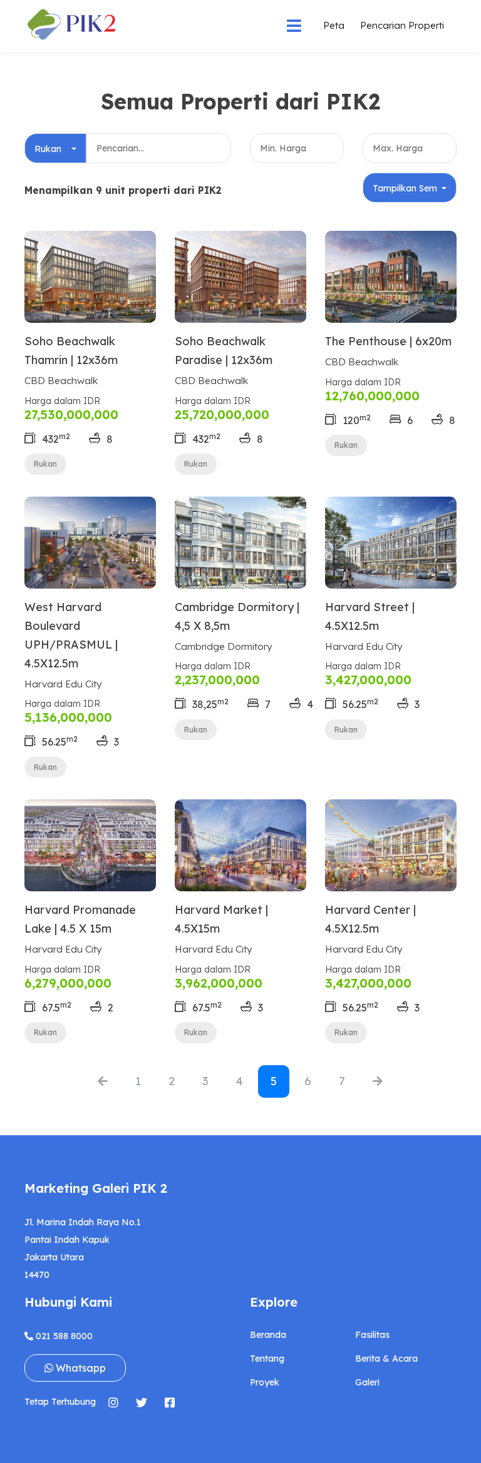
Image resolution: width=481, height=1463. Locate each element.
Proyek (264, 1382)
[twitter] (141, 1402)
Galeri (367, 1382)
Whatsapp (79, 1368)
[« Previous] (102, 1081)
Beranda (268, 1334)
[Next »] (377, 1081)
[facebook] (169, 1402)
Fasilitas (372, 1334)
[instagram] (113, 1402)
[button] (55, 148)
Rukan (45, 463)
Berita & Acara (386, 1358)
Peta (333, 25)
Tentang (267, 1358)
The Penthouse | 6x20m (388, 341)
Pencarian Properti (402, 25)
